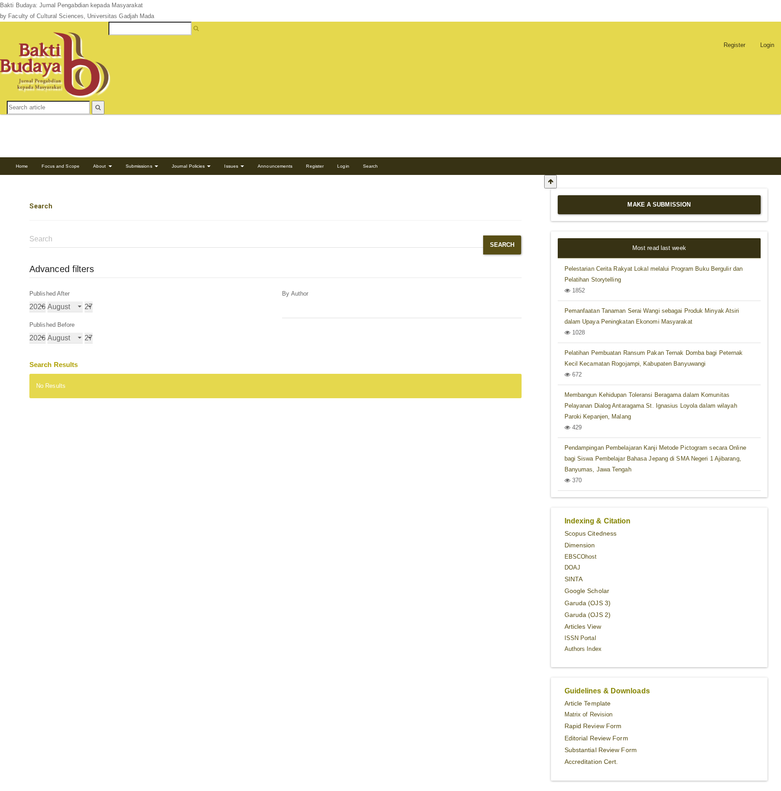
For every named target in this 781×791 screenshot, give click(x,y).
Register (735, 45)
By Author (295, 293)
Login (343, 166)
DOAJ (572, 567)
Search (370, 166)
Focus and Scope (61, 166)
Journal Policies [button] (189, 166)
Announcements (275, 166)
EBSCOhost (581, 556)
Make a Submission (659, 204)
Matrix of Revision (589, 714)
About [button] (100, 166)
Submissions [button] (140, 166)
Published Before (52, 324)
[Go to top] (550, 181)
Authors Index (583, 648)
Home (22, 166)
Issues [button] (232, 166)
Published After (49, 293)
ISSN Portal (580, 638)
